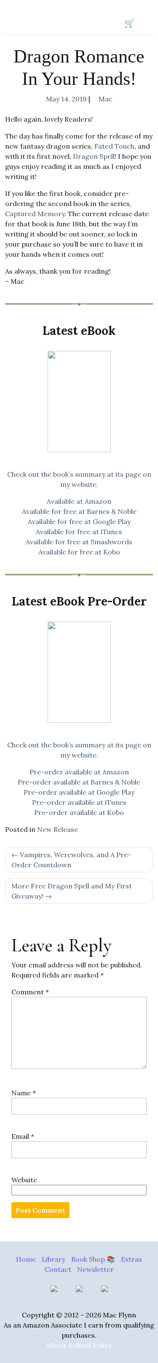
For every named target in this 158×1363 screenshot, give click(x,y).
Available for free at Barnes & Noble (79, 511)
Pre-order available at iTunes (79, 802)
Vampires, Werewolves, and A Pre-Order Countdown (71, 859)
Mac (105, 99)
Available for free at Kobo (79, 552)
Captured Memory (34, 213)
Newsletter (95, 1269)
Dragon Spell (94, 156)
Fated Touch (114, 146)
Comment (30, 992)
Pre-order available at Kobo (79, 812)
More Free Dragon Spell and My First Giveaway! (71, 891)
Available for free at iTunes (79, 531)
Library (53, 1259)
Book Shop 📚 (93, 1259)
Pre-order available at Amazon (79, 772)
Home (26, 1259)
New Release (57, 829)
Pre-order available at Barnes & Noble (79, 782)
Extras (131, 1259)
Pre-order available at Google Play (79, 792)
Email (22, 1136)
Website (24, 1180)
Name (23, 1093)
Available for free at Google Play (79, 521)
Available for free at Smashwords (79, 542)
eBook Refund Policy (79, 1345)
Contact (58, 1269)
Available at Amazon (79, 501)
